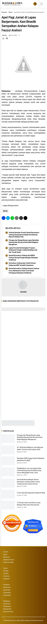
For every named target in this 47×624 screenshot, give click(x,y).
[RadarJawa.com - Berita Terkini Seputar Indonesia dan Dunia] (12, 5)
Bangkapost (7, 606)
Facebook (6, 576)
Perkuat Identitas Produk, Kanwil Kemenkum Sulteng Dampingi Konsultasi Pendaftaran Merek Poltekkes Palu (24, 235)
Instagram (6, 579)
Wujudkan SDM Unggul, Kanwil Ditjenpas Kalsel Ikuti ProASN (30, 459)
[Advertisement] (23, 337)
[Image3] (18, 425)
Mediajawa (6, 601)
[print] (17, 218)
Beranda (4, 12)
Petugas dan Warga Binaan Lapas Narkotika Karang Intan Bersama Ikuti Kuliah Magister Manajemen (24, 242)
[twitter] (8, 218)
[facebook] (3, 218)
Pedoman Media (8, 562)
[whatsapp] (12, 218)
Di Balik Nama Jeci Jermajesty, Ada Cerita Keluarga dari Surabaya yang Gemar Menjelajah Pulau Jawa (29, 470)
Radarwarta (6, 587)
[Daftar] (35, 3)
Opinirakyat (6, 590)
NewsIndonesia (8, 611)
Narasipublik (7, 609)
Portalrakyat (7, 592)
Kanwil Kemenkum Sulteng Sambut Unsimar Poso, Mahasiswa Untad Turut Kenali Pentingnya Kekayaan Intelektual (24, 271)
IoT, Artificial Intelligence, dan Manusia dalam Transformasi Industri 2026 (30, 448)
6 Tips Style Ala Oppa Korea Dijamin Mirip (31, 493)
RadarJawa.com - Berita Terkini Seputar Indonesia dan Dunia (24, 620)
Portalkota (6, 584)
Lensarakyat (7, 595)
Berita (10, 12)
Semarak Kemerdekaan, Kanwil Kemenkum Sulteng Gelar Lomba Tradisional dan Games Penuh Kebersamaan (28, 482)
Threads (5, 571)
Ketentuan (6, 557)
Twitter (5, 568)
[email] (21, 218)
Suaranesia (6, 604)
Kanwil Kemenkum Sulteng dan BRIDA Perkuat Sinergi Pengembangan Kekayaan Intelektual (23, 258)
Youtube (6, 573)
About (5, 554)
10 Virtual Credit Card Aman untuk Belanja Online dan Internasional (28, 504)
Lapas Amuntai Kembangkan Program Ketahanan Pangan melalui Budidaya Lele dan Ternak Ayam (23, 250)
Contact (5, 552)
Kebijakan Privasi (8, 559)
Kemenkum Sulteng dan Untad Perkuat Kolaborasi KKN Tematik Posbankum (22, 264)
